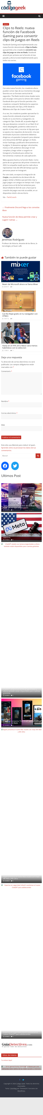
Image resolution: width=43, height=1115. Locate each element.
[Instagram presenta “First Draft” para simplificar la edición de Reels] (21, 700)
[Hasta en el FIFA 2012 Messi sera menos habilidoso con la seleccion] (15, 324)
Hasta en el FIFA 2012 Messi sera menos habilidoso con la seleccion (19, 346)
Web (3, 425)
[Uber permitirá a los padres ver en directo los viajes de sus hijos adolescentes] (21, 484)
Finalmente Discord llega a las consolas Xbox (20, 209)
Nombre (5, 401)
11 (13, 350)
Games (6, 24)
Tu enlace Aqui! (6, 1060)
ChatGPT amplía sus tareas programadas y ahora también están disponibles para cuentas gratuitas (21, 691)
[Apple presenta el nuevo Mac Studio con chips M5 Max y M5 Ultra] (21, 730)
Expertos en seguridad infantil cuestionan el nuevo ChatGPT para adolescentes (20, 1033)
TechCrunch (11, 197)
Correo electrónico (9, 413)
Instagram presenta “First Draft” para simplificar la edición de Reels (22, 722)
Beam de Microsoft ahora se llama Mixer (20, 284)
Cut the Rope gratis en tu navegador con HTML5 (20, 315)
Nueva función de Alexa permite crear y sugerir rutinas (19, 218)
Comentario (6, 371)
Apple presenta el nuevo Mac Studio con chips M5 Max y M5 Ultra (21, 878)
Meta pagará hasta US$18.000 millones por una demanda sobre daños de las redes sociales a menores (21, 535)
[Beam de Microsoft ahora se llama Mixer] (20, 262)
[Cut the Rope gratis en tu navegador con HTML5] (18, 292)
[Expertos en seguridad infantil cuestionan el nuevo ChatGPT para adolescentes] (21, 885)
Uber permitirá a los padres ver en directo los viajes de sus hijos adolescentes (21, 507)
